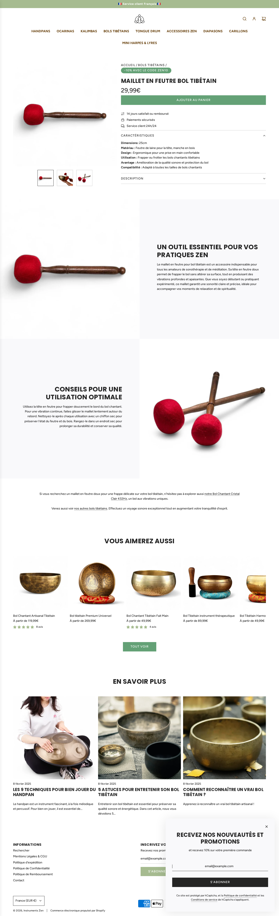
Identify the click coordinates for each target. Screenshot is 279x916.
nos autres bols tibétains (90, 508)
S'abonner (158, 871)
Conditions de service (204, 899)
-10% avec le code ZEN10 (146, 70)
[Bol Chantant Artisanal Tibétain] (40, 583)
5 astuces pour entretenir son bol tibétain (138, 792)
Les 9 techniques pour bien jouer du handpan (54, 792)
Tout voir (140, 646)
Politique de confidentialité (240, 895)
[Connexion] (254, 19)
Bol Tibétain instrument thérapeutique (209, 616)
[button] (16, 114)
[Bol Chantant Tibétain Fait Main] (153, 583)
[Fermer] (266, 826)
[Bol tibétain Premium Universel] (97, 583)
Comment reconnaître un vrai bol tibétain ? (223, 792)
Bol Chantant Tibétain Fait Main (147, 616)
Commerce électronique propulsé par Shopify (77, 910)
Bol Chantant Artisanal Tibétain (34, 616)
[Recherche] (244, 19)
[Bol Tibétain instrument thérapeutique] (210, 583)
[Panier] (264, 19)
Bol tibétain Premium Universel (90, 616)
